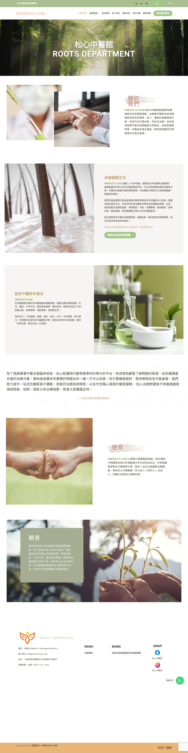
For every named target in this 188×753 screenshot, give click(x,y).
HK (157, 3)
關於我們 (83, 13)
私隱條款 (88, 653)
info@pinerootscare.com (37, 654)
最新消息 (126, 13)
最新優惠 (147, 13)
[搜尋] (137, 3)
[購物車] (146, 3)
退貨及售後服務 (133, 653)
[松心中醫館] (30, 13)
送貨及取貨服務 (119, 653)
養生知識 (137, 13)
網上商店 (116, 13)
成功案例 (106, 13)
